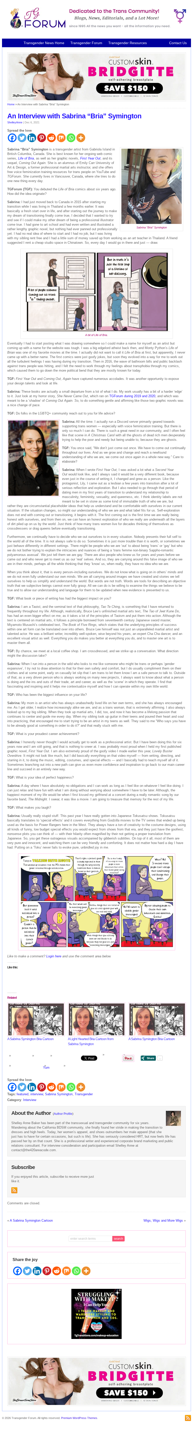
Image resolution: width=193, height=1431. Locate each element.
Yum (46, 1067)
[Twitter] (22, 137)
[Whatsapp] (71, 137)
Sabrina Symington (59, 1094)
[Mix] (61, 137)
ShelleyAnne (14, 122)
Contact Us (178, 43)
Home (11, 104)
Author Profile (63, 1114)
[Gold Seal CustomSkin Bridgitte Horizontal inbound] (96, 100)
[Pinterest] (41, 137)
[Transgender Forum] (96, 27)
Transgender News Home (44, 43)
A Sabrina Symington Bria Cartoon (30, 1039)
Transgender (84, 1094)
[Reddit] (51, 137)
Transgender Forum (86, 43)
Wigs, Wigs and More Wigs (163, 1220)
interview (36, 1094)
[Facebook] (12, 137)
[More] (80, 137)
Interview (29, 1100)
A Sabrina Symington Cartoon (31, 1220)
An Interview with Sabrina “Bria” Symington (74, 116)
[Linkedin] (31, 137)
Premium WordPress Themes (79, 1417)
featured (22, 1094)
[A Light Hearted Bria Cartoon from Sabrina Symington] (95, 1019)
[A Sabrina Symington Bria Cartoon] (35, 1019)
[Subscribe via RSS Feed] (14, 1190)
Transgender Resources (127, 43)
